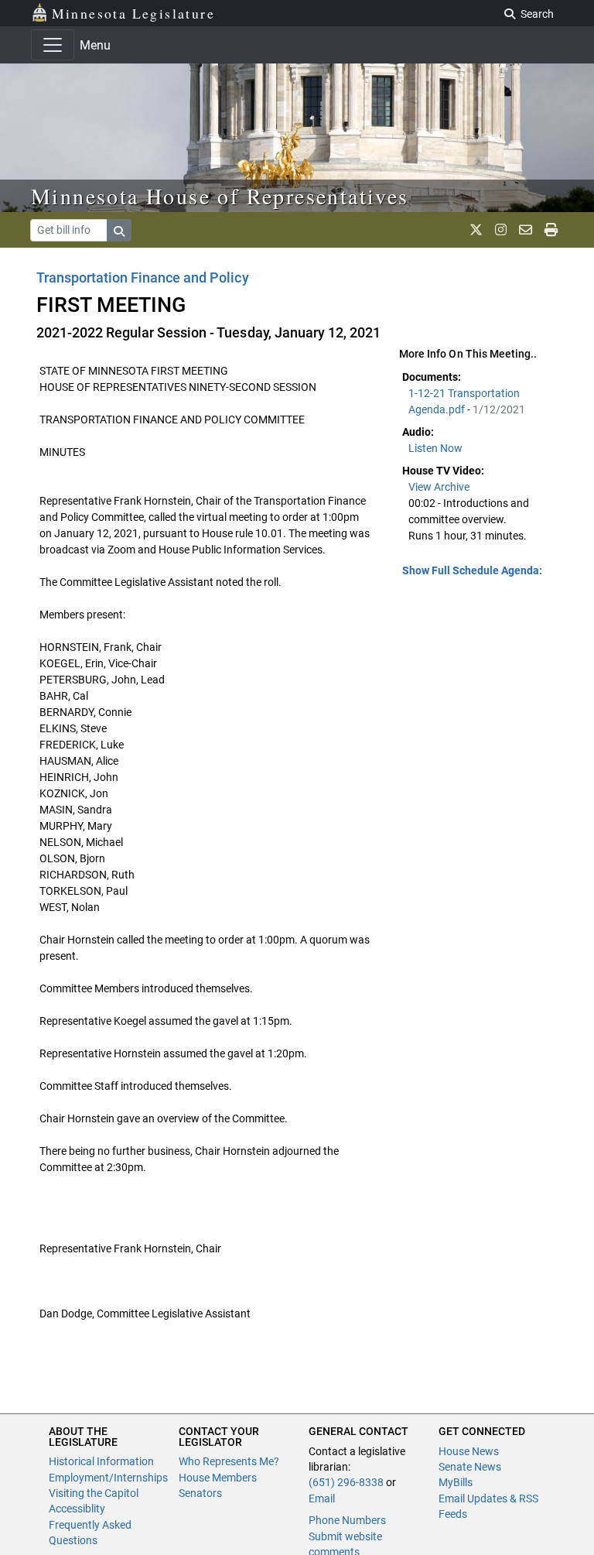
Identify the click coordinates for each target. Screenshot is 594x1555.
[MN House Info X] (476, 229)
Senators (200, 1493)
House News (469, 1451)
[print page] (551, 229)
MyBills (456, 1482)
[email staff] (525, 229)
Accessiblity (77, 1508)
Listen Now (435, 448)
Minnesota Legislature (133, 13)
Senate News (470, 1467)
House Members (218, 1477)
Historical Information (101, 1461)
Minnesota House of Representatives (220, 196)
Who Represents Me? (229, 1461)
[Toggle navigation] (52, 44)
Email (322, 1498)
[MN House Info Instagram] (501, 229)
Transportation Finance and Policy (142, 277)
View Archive (438, 487)
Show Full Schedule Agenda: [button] (472, 570)
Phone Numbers (347, 1520)
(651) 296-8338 (346, 1482)
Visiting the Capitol (93, 1493)
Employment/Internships (108, 1477)
